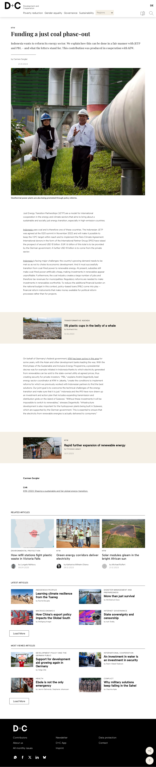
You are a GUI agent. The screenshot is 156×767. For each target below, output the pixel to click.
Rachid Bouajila (44, 601)
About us (18, 742)
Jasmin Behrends (45, 689)
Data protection (107, 737)
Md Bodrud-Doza (112, 600)
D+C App (61, 742)
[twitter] (30, 757)
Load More (19, 633)
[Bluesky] (44, 757)
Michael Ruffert (117, 564)
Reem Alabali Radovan (114, 664)
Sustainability (86, 12)
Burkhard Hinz (72, 329)
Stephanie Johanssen (60, 689)
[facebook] (23, 757)
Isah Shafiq (110, 622)
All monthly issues (23, 748)
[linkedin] (37, 757)
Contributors (20, 737)
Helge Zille (42, 670)
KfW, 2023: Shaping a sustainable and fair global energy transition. (55, 491)
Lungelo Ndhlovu (27, 564)
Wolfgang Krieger (44, 622)
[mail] (15, 757)
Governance (70, 12)
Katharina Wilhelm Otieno (76, 564)
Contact (103, 742)
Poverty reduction (33, 12)
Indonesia (28, 229)
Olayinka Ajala (111, 689)
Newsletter (62, 737)
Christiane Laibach (74, 449)
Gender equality (53, 12)
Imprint (60, 748)
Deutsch (151, 5)
